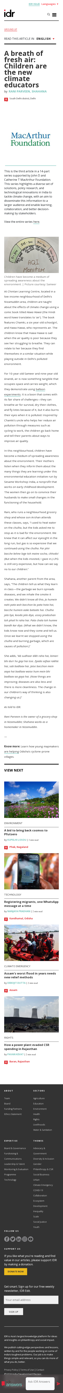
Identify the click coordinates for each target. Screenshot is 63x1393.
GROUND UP (10, 29)
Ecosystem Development (40, 1203)
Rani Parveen (19, 91)
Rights (8, 1037)
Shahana (39, 91)
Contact (40, 1369)
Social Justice (40, 1221)
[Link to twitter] (12, 1239)
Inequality (38, 1211)
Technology (12, 894)
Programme (10, 1174)
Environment (13, 823)
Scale (36, 1216)
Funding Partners (13, 1108)
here (36, 222)
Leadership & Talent (14, 1164)
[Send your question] (58, 1383)
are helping (11, 751)
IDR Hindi (34, 4)
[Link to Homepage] (9, 16)
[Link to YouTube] (30, 1239)
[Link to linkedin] (18, 1239)
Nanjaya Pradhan (18, 911)
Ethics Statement (13, 1114)
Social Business (41, 1174)
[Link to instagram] (24, 1239)
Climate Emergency (17, 966)
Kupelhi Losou (16, 839)
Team (7, 1098)
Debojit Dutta (16, 982)
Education (38, 1103)
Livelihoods (39, 1124)
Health (36, 1114)
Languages (50, 4)
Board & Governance (15, 1148)
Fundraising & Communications (13, 1156)
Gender (37, 1164)
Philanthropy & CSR (43, 1169)
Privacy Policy (11, 1369)
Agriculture (39, 1098)
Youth (36, 1227)
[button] (13, 1383)
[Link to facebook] (6, 1239)
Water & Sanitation (42, 1129)
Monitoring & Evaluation (16, 1169)
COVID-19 (38, 1190)
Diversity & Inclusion (43, 1158)
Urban (36, 1179)
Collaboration (40, 1195)
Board (7, 1103)
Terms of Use (27, 1369)
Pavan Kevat (15, 1054)
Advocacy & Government (40, 1151)
